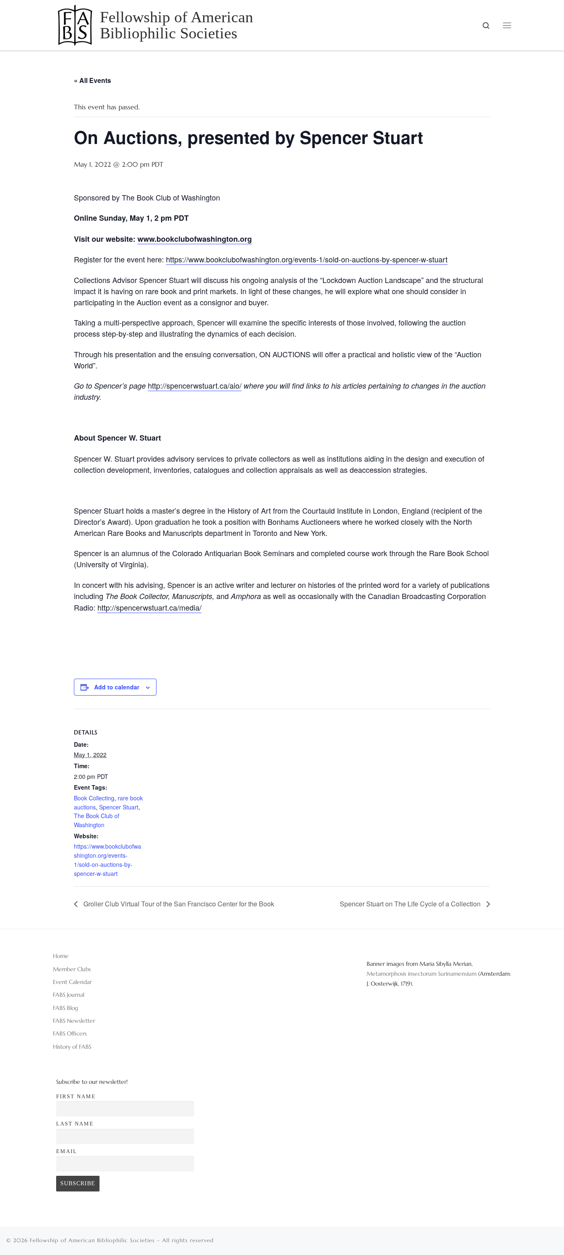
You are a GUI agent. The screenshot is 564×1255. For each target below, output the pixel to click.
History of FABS (72, 1046)
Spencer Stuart (118, 807)
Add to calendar (116, 687)
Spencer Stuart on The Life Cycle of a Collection (411, 903)
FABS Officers (70, 1033)
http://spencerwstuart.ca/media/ (149, 607)
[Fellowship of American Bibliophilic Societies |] (75, 23)
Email (66, 1151)
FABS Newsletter (74, 1020)
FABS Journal (68, 994)
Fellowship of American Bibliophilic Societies (92, 1240)
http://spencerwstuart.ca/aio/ (195, 385)
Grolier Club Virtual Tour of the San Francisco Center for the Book (178, 903)
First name (76, 1096)
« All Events (92, 80)
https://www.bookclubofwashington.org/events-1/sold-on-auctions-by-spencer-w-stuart (307, 259)
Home (61, 956)
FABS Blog (65, 1008)
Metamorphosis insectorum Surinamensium (422, 973)
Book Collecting (94, 798)
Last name (75, 1124)
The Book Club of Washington (96, 820)
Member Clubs (72, 969)
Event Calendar (72, 982)
